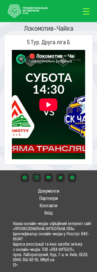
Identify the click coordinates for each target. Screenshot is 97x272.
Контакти (48, 205)
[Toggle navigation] (86, 11)
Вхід (48, 213)
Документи (48, 191)
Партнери (48, 198)
